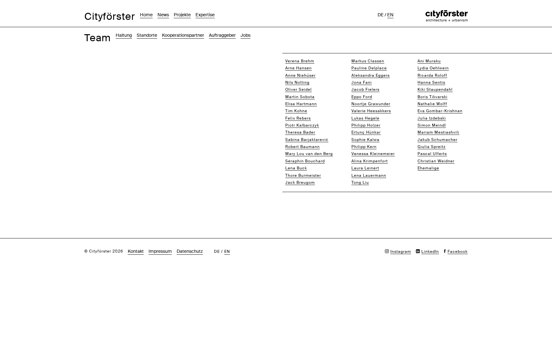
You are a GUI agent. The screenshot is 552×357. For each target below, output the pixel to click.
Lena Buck (296, 168)
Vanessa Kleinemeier (373, 153)
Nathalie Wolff (432, 104)
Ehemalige (428, 168)
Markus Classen (367, 61)
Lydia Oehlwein (433, 68)
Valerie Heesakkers (371, 111)
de (381, 14)
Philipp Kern (364, 146)
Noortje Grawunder (370, 104)
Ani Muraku (429, 61)
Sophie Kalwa (365, 139)
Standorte (147, 35)
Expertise (205, 14)
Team (97, 38)
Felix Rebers (298, 118)
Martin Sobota (300, 97)
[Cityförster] (446, 13)
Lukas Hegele (365, 118)
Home (146, 14)
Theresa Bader (300, 132)
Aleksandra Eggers (370, 75)
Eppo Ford (361, 97)
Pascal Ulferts (432, 153)
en (390, 14)
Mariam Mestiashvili (438, 132)
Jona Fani (361, 82)
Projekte (182, 14)
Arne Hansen (298, 68)
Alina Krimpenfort (369, 161)
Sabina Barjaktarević (306, 139)
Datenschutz (190, 251)
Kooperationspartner (183, 35)
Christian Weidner (436, 161)
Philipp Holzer (365, 125)
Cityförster (109, 16)
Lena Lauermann (368, 175)
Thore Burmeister (303, 175)
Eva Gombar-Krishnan (440, 111)
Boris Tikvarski (433, 97)
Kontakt (136, 251)
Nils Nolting (297, 82)
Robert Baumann (302, 146)
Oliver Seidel (298, 89)
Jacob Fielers (365, 89)
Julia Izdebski (432, 118)
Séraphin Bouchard (305, 161)
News (163, 14)
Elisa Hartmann (301, 104)
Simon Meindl (432, 125)
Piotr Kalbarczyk (302, 125)
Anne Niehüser (300, 75)
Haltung (124, 35)
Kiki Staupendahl (435, 89)
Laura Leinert (365, 168)
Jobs (245, 35)
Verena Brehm (299, 61)
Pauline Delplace (369, 68)
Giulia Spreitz (432, 146)
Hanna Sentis (431, 82)
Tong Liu (360, 182)
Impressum (160, 251)
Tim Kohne (296, 111)
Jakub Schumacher (437, 139)
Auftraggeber (222, 35)
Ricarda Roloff (432, 75)
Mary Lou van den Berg (309, 153)
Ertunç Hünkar (366, 132)
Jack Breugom (300, 182)
